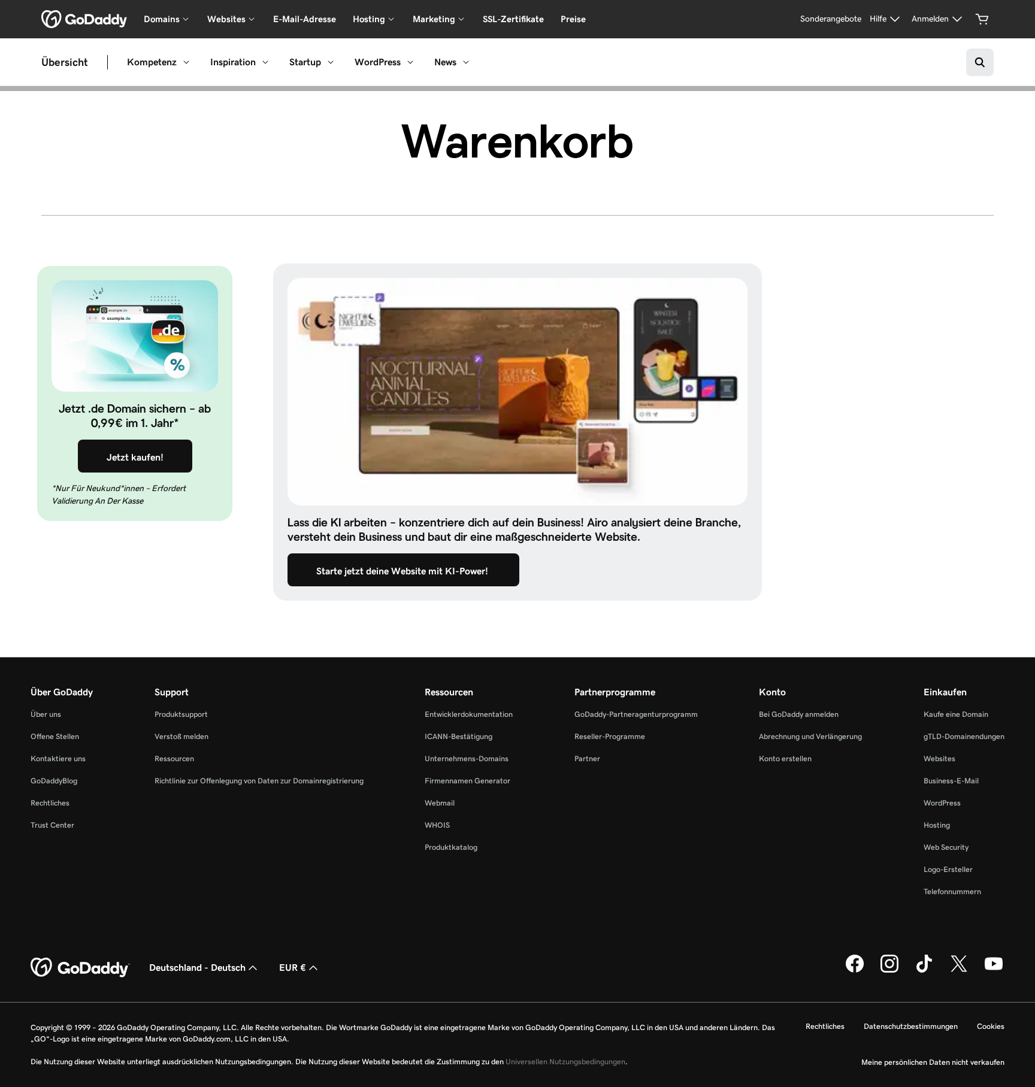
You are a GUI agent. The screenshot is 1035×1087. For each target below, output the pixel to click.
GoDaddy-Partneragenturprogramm (636, 714)
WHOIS (437, 824)
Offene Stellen (55, 736)
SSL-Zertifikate (513, 19)
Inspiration (233, 62)
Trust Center (52, 824)
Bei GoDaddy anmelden (799, 714)
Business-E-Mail (951, 780)
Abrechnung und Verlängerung (810, 736)
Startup (305, 62)
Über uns (46, 714)
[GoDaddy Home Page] (80, 968)
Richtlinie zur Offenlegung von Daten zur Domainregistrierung (259, 780)
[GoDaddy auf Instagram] (889, 970)
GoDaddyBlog (54, 780)
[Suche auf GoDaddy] (980, 62)
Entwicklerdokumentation (469, 714)
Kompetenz (152, 62)
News (445, 62)
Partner (587, 758)
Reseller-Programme (609, 736)
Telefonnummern (952, 891)
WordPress (378, 62)
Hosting (937, 824)
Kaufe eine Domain (956, 714)
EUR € (292, 967)
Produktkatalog (451, 847)
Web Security (946, 847)
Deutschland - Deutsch (197, 967)
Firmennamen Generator (467, 780)
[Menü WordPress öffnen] (410, 62)
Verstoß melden (181, 736)
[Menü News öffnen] (466, 62)
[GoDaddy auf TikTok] (924, 970)
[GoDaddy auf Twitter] (959, 970)
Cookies (990, 1026)
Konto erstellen (785, 758)
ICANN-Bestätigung (458, 736)
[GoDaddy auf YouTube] (993, 970)
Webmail (440, 802)
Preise (573, 19)
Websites (939, 758)
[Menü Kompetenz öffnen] (186, 62)
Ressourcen (174, 758)
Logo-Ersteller (948, 869)
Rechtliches (50, 802)
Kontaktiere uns (58, 758)
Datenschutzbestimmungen (911, 1026)
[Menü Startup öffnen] (330, 62)
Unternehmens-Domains (467, 758)
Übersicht (64, 62)
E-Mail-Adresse (304, 19)
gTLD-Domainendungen (964, 736)
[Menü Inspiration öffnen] (265, 62)
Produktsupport (181, 714)
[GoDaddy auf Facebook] (854, 970)
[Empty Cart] (982, 19)
